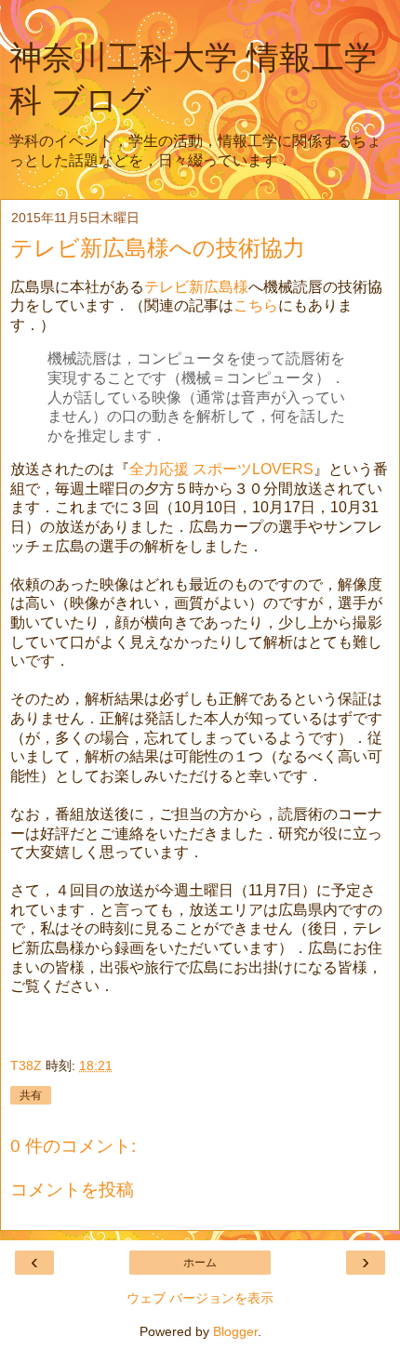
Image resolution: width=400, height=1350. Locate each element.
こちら (255, 305)
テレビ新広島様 (196, 287)
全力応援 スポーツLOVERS (221, 469)
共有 (31, 1095)
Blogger (235, 1331)
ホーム (200, 1262)
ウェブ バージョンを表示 (200, 1297)
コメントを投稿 (72, 1189)
